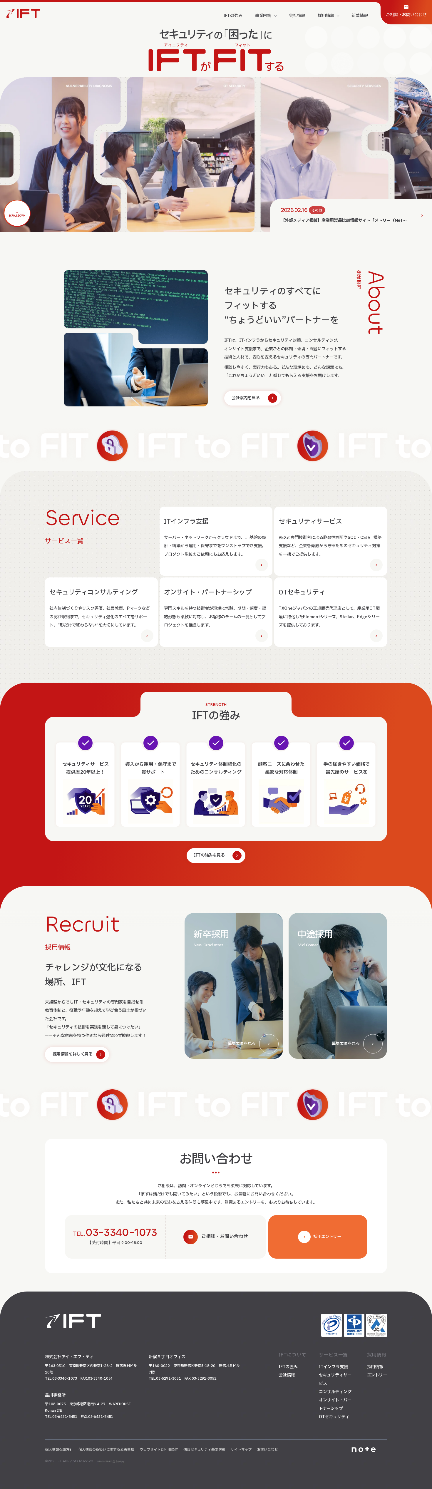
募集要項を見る (242, 1044)
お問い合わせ (267, 1449)
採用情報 (375, 1367)
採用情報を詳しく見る (73, 1054)
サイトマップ (241, 1449)
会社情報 (287, 1375)
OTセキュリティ (334, 1417)
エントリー (377, 1375)
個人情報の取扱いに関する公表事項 (106, 1449)
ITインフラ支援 (333, 1367)
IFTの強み (288, 1367)
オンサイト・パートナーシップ (335, 1404)
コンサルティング (335, 1392)
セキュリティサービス (335, 1379)
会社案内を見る (245, 398)
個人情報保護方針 (59, 1449)
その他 (317, 210)
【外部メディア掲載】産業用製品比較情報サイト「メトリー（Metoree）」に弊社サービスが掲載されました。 (354, 220)
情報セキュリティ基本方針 (204, 1449)
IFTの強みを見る (209, 855)
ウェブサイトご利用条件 (159, 1449)
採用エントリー (327, 1237)
